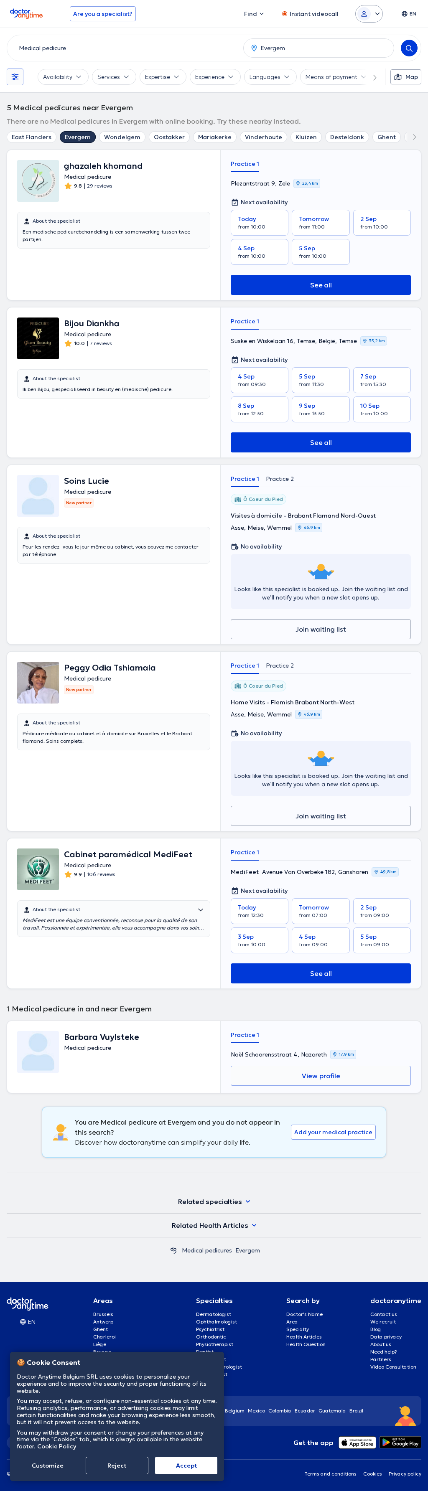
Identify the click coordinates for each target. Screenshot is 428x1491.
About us (380, 1344)
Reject (116, 1465)
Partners (380, 1359)
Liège (99, 1344)
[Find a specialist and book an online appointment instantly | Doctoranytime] (173, 1250)
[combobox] (123, 48)
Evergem (78, 137)
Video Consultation (393, 1367)
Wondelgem (122, 137)
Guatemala (332, 1410)
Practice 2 (280, 479)
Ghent (386, 137)
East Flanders (31, 137)
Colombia (279, 1410)
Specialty (297, 1329)
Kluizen (306, 137)
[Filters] (15, 77)
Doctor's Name (304, 1314)
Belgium (235, 1410)
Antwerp (103, 1321)
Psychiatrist (210, 1329)
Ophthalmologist (216, 1321)
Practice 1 (245, 164)
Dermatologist (213, 1314)
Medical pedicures (207, 1250)
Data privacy (386, 1337)
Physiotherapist (214, 1344)
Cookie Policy (56, 1446)
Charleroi (104, 1337)
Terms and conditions (330, 1474)
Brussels (103, 1314)
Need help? (383, 1352)
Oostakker (169, 137)
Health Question (306, 1344)
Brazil (356, 1410)
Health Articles (304, 1337)
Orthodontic (211, 1337)
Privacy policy (405, 1474)
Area (292, 1321)
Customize (48, 1465)
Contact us (383, 1314)
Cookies (372, 1474)
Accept (186, 1465)
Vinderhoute (263, 137)
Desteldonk (347, 137)
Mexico (256, 1410)
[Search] (409, 48)
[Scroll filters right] (370, 77)
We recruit (383, 1321)
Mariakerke (215, 137)
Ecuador (305, 1410)
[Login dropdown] (369, 14)
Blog (375, 1329)
